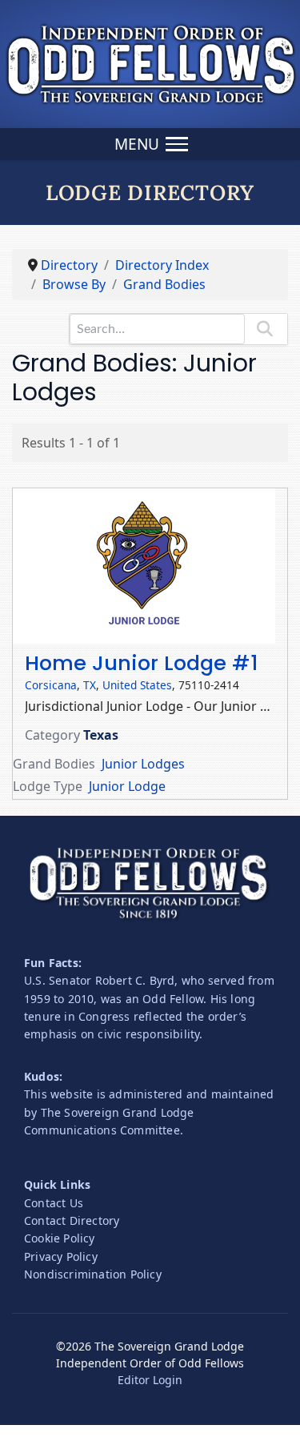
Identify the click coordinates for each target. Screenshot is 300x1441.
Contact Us (53, 1202)
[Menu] (150, 144)
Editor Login (150, 1379)
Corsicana (51, 684)
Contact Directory (71, 1220)
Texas (100, 735)
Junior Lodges (143, 764)
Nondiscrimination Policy (93, 1274)
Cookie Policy (59, 1238)
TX (89, 684)
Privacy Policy (61, 1256)
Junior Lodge (127, 786)
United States (137, 684)
